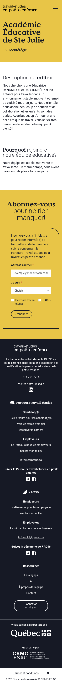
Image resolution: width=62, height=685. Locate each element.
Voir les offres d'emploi (31, 424)
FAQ (31, 581)
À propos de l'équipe (31, 587)
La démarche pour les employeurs (31, 507)
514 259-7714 (31, 377)
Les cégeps (31, 575)
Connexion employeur (30, 605)
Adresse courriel (21, 265)
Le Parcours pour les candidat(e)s (31, 418)
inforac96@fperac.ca (31, 537)
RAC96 (47, 300)
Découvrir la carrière (31, 430)
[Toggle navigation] (55, 8)
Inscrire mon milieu (31, 451)
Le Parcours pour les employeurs (31, 445)
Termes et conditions (26, 673)
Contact (31, 593)
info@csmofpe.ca (31, 460)
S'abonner (22, 314)
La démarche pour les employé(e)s (31, 528)
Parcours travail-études (25, 302)
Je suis (15, 282)
